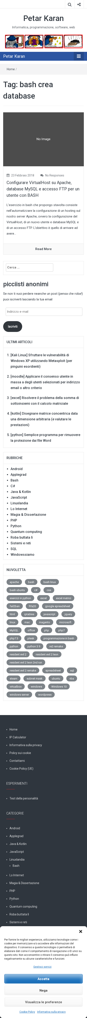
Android (17, 469)
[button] (81, 931)
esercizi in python (20, 598)
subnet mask (34, 678)
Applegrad (18, 475)
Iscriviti (13, 326)
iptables (29, 614)
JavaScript (19, 497)
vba (71, 678)
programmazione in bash (59, 638)
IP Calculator (18, 737)
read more (43, 249)
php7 (61, 630)
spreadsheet (53, 670)
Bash (14, 480)
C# (13, 486)
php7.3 (14, 638)
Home (11, 69)
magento (44, 622)
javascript (49, 614)
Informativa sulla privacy (51, 1011)
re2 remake (56, 646)
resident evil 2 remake (23, 670)
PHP (14, 520)
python (14, 646)
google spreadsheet (57, 606)
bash (31, 582)
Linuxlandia (19, 503)
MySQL (14, 630)
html (12, 614)
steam (13, 678)
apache (14, 582)
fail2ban (15, 606)
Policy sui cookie (20, 753)
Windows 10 (59, 686)
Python (16, 526)
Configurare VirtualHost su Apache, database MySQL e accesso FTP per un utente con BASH (43, 189)
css (49, 590)
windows (36, 686)
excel (43, 598)
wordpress (45, 694)
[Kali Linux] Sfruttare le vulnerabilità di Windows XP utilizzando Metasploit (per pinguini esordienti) (41, 361)
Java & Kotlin (21, 492)
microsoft (65, 622)
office (31, 630)
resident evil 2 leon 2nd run (26, 662)
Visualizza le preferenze (43, 1002)
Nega (43, 990)
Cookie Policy (27, 1011)
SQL (14, 549)
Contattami (17, 760)
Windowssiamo (22, 555)
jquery (68, 614)
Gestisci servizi (42, 966)
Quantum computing (26, 532)
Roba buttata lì (22, 537)
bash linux (50, 582)
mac (27, 622)
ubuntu (56, 678)
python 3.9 (33, 646)
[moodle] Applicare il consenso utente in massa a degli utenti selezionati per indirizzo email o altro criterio (45, 382)
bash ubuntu (17, 590)
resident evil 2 (18, 654)
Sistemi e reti (21, 543)
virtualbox (16, 686)
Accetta (43, 979)
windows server (19, 694)
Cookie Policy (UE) (21, 768)
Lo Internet (19, 509)
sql (72, 670)
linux (12, 622)
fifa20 (32, 606)
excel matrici (63, 598)
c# (35, 590)
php (46, 630)
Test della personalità (24, 798)
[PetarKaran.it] (43, 41)
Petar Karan (43, 18)
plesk (30, 638)
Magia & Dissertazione (28, 515)
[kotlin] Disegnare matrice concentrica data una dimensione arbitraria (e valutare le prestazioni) (44, 419)
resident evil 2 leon (47, 654)
